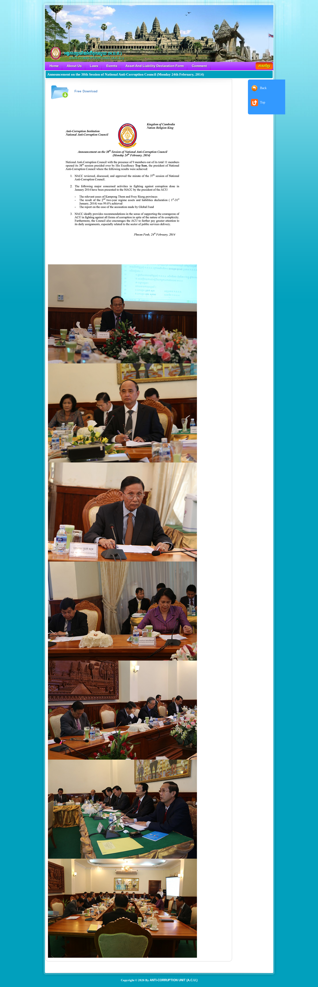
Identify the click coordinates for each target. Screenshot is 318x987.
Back (263, 88)
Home (54, 66)
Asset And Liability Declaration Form (154, 66)
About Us (74, 66)
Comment (199, 66)
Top (262, 102)
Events (111, 66)
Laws (94, 66)
